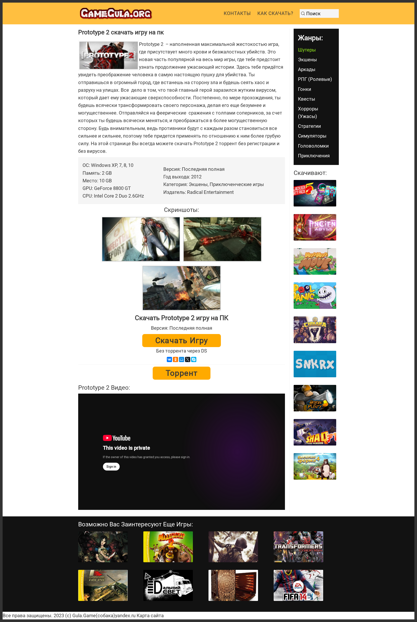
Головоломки (313, 146)
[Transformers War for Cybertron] (298, 546)
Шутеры (307, 50)
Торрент (182, 373)
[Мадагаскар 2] (168, 546)
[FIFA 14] (298, 585)
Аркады (306, 69)
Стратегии (309, 126)
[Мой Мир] (181, 359)
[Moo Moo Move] (315, 261)
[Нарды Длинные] (233, 585)
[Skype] (193, 359)
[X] (187, 359)
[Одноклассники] (175, 359)
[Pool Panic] (315, 295)
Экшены (307, 59)
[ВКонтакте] (169, 359)
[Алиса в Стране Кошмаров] (103, 546)
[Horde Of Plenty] (315, 398)
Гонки (304, 89)
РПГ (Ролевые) (315, 79)
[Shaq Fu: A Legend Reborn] (315, 432)
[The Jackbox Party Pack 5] (315, 193)
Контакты (237, 13)
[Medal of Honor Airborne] (233, 546)
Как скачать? (275, 13)
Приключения (314, 155)
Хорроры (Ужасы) (308, 112)
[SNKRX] (315, 364)
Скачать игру (181, 340)
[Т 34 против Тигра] (103, 585)
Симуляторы (312, 136)
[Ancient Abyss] (315, 227)
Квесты (306, 99)
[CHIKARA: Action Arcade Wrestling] (315, 329)
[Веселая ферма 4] (315, 466)
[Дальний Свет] (168, 585)
